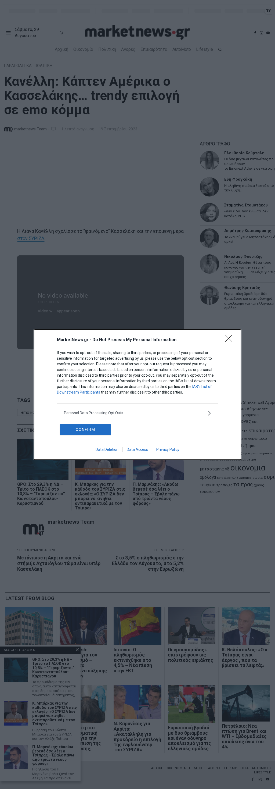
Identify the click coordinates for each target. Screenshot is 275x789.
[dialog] (137, 395)
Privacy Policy (167, 449)
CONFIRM (85, 429)
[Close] (230, 340)
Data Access (137, 449)
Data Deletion (107, 449)
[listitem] (137, 413)
